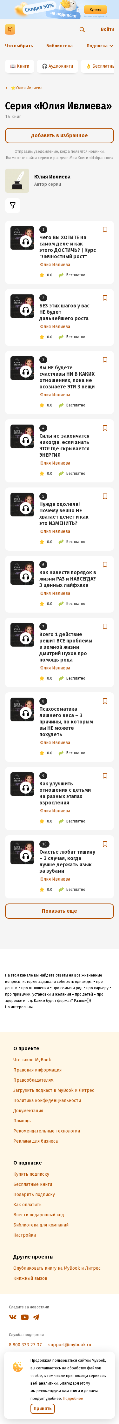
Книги (23, 66)
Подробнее (73, 1398)
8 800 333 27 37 (25, 1344)
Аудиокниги (61, 66)
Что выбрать (19, 46)
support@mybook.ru (69, 1344)
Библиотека (59, 46)
